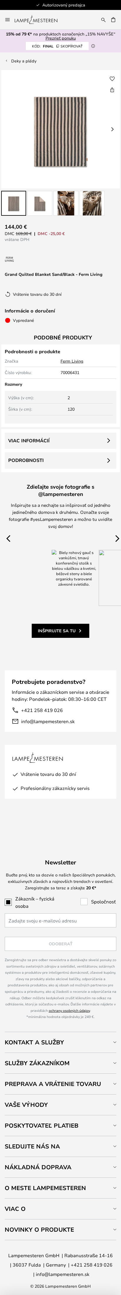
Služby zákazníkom (37, 1063)
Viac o (15, 1209)
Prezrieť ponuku (61, 38)
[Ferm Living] (9, 259)
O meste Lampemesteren (45, 1188)
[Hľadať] (103, 19)
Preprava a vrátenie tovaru (53, 1084)
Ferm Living (71, 361)
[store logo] (39, 19)
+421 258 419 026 (42, 710)
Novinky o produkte (39, 1229)
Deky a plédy (23, 61)
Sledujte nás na (32, 1146)
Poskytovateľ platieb (41, 1125)
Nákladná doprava (38, 1167)
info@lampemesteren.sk (48, 721)
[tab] (60, 1042)
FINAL (57, 46)
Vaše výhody (26, 1105)
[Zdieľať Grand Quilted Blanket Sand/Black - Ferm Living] (112, 89)
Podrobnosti (26, 460)
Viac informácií (29, 440)
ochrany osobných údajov (69, 1010)
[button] (13, 203)
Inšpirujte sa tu (57, 630)
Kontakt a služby (34, 1042)
